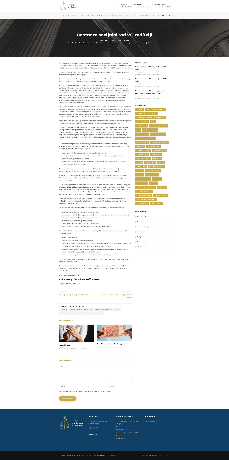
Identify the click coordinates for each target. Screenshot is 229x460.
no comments (160, 43)
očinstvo (140, 146)
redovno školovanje (156, 166)
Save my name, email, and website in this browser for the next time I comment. (87, 391)
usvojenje (162, 187)
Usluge (84, 15)
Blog (127, 15)
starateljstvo (142, 183)
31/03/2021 (62, 348)
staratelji (157, 179)
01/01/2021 (100, 347)
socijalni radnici (152, 175)
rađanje (161, 162)
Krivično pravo (142, 247)
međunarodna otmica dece (145, 138)
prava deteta (156, 154)
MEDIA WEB (113, 455)
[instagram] (97, 428)
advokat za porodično (103, 43)
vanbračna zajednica (144, 43)
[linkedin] (91, 428)
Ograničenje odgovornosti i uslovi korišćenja (154, 455)
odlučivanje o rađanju (159, 142)
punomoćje (157, 158)
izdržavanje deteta (150, 130)
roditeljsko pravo (153, 170)
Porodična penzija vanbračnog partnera (112, 344)
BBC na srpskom (142, 121)
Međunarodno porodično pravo (148, 227)
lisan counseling (142, 134)
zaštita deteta (156, 203)
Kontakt (156, 15)
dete (138, 130)
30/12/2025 (140, 96)
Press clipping (145, 15)
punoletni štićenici (143, 158)
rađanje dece (141, 166)
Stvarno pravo (142, 242)
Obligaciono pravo (143, 237)
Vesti (134, 15)
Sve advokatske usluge (145, 217)
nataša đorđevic (142, 142)
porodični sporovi (160, 150)
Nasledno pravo (142, 232)
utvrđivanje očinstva (144, 191)
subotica (154, 183)
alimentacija (160, 117)
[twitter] (94, 428)
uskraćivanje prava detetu (146, 187)
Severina (139, 175)
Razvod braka (64, 345)
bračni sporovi (142, 126)
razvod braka (150, 162)
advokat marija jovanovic (156, 109)
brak (113, 43)
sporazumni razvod (143, 179)
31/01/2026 (140, 72)
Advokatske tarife (98, 15)
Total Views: (152, 421)
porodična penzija (122, 43)
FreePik (77, 275)
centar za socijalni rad (158, 126)
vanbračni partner (161, 195)
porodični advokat (143, 150)
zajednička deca (142, 203)
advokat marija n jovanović (84, 43)
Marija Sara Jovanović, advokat (111, 40)
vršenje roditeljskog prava (146, 199)
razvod (132, 43)
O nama (76, 15)
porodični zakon (142, 154)
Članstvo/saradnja (116, 15)
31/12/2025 (140, 84)
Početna (66, 15)
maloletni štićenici (158, 134)
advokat (70, 43)
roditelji (140, 170)
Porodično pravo (143, 222)
